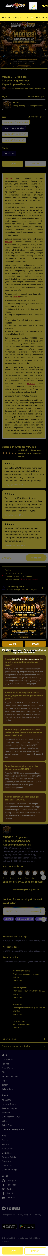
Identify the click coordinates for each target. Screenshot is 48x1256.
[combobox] (33, 5)
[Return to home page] (15, 6)
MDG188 (6, 17)
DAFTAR (35, 1251)
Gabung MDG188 (22, 17)
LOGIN (12, 1250)
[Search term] (33, 5)
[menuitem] (6, 17)
